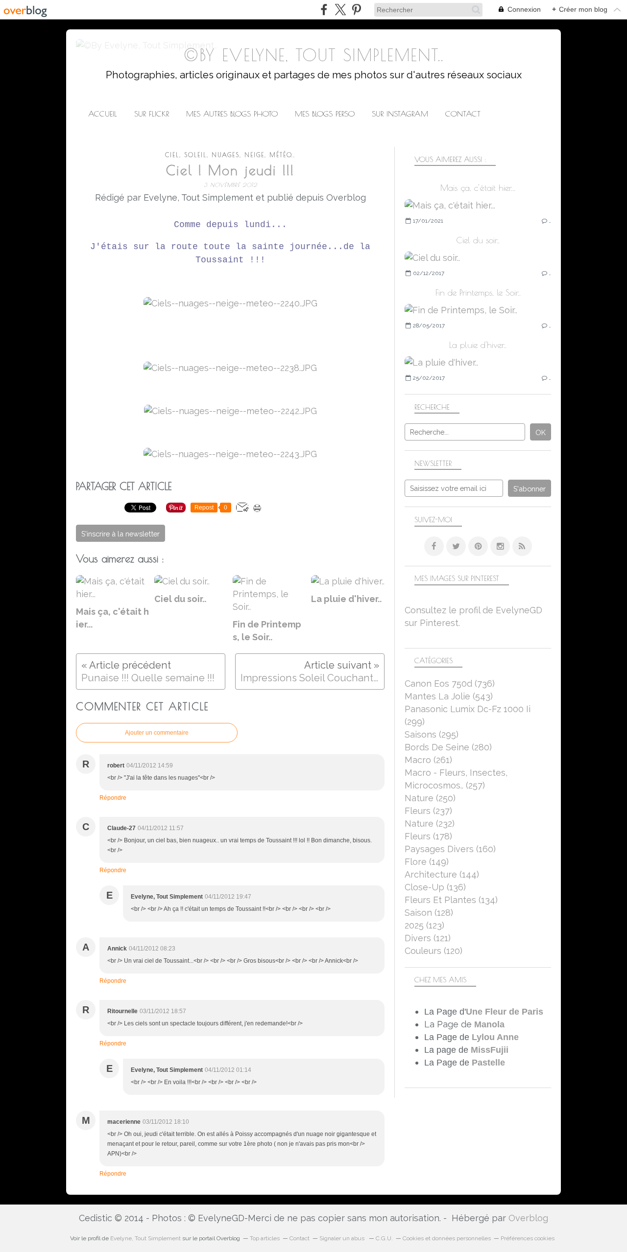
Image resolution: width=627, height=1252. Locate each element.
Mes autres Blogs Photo (232, 113)
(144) (442, 874)
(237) (428, 811)
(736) (450, 683)
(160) (450, 849)
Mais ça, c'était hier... (477, 188)
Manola (489, 1024)
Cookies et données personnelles (447, 1238)
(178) (428, 836)
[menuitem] (102, 114)
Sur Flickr (151, 113)
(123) (424, 925)
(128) (429, 912)
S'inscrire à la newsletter (120, 534)
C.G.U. (384, 1238)
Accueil (102, 113)
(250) (430, 798)
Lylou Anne (495, 1037)
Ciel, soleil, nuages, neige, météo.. (230, 155)
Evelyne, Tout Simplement (145, 1238)
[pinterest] (356, 9)
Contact (463, 113)
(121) (428, 938)
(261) (428, 760)
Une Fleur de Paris (504, 1012)
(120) (433, 951)
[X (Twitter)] (340, 9)
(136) (435, 887)
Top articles (265, 1238)
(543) (449, 696)
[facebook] (324, 9)
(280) (448, 747)
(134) (451, 900)
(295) (431, 734)
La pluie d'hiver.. (477, 345)
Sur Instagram (400, 113)
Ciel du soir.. (478, 240)
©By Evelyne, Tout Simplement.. (314, 55)
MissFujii (489, 1050)
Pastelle (488, 1062)
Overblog (528, 1218)
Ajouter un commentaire (157, 732)
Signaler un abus (342, 1238)
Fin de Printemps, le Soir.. (478, 292)
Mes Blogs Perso (325, 113)
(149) (427, 862)
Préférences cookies (528, 1238)
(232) (430, 823)
